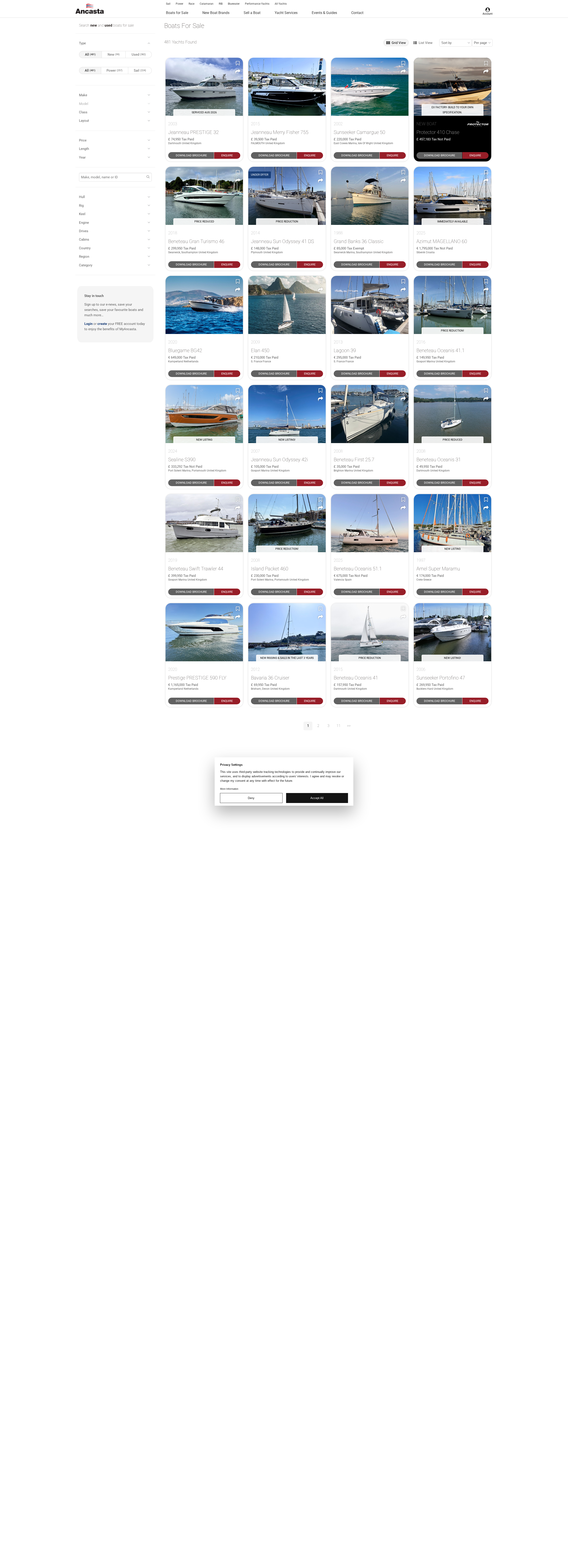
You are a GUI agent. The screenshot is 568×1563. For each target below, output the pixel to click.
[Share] (237, 71)
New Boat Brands (215, 13)
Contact (357, 13)
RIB (221, 3)
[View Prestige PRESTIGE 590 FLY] (204, 632)
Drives (83, 231)
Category (85, 265)
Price (83, 140)
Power (179, 3)
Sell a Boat (252, 13)
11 (339, 726)
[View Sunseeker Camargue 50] (369, 87)
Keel (82, 214)
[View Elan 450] (287, 305)
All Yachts (281, 3)
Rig (81, 206)
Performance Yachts (257, 3)
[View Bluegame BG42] (204, 305)
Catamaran (206, 3)
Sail (168, 3)
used (109, 25)
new (94, 25)
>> (349, 726)
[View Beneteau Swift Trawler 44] (204, 523)
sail (140, 71)
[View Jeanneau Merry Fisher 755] (287, 87)
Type (82, 43)
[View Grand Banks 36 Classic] (369, 196)
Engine (84, 223)
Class (83, 112)
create (102, 324)
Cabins (84, 240)
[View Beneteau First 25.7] (369, 414)
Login (88, 324)
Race (191, 3)
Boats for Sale (177, 13)
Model (83, 104)
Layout (84, 121)
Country (85, 248)
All (90, 55)
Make (83, 95)
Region (84, 257)
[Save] (237, 63)
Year (82, 157)
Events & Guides (324, 13)
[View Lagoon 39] (369, 305)
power (114, 71)
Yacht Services (286, 13)
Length (84, 149)
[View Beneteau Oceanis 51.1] (369, 523)
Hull (82, 197)
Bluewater (234, 3)
